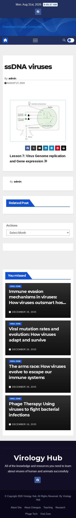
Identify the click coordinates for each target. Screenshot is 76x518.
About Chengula (32, 507)
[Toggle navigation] (35, 40)
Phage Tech (31, 514)
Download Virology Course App (22, 26)
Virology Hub (38, 458)
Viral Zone (15, 286)
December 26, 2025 (24, 312)
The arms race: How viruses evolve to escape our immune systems (37, 372)
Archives (11, 225)
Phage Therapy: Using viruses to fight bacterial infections (34, 409)
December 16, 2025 (24, 424)
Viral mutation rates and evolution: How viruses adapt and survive (34, 334)
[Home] (5, 40)
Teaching (48, 507)
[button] (64, 40)
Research (60, 507)
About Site (16, 507)
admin (12, 78)
